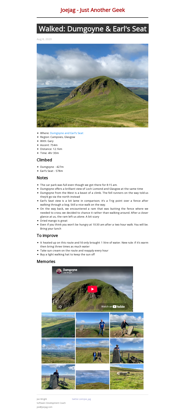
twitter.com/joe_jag (81, 399)
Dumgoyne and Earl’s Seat (66, 133)
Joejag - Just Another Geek (93, 9)
